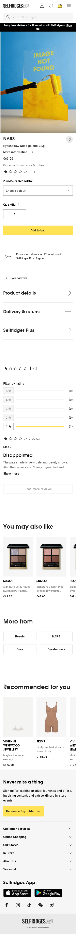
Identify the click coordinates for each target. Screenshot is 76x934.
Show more (11, 473)
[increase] (21, 214)
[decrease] (8, 214)
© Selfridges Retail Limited (38, 927)
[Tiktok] (29, 907)
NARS (9, 139)
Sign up (40, 258)
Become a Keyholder (20, 811)
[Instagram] (18, 907)
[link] (17, 589)
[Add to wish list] (69, 139)
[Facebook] (6, 907)
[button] (38, 191)
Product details (19, 293)
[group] (38, 571)
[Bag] (60, 6)
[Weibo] (52, 907)
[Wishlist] (51, 6)
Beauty (20, 636)
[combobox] (41, 17)
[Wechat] (40, 907)
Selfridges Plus (18, 330)
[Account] (42, 6)
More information (15, 152)
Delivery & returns (22, 312)
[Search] (8, 17)
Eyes (19, 649)
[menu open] (69, 6)
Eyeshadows (18, 278)
